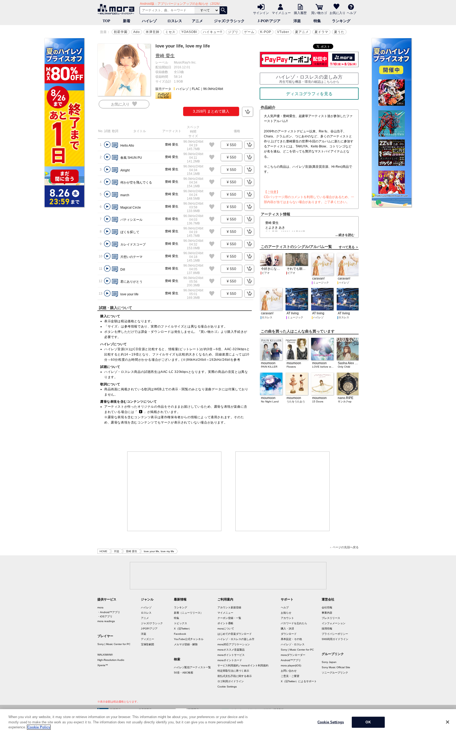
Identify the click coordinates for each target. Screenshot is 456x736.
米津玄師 (152, 32)
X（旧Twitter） (182, 628)
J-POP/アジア (269, 21)
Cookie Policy (38, 727)
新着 (126, 21)
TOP (106, 21)
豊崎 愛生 (165, 55)
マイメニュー (281, 12)
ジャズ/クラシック (229, 21)
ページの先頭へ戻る (345, 547)
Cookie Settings (227, 686)
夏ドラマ (321, 32)
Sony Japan (329, 662)
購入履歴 (300, 12)
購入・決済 (287, 628)
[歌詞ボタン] (115, 145)
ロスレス (174, 21)
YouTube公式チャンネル (188, 639)
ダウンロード (289, 633)
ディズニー (147, 639)
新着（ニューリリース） (188, 612)
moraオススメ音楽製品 (231, 649)
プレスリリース (331, 618)
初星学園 (120, 32)
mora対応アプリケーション (233, 644)
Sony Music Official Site (336, 667)
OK (367, 722)
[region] (228, 722)
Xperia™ (102, 665)
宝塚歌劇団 (147, 644)
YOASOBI (189, 32)
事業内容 (327, 612)
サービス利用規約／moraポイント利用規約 (242, 665)
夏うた (339, 32)
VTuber (283, 32)
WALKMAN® (105, 654)
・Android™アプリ (108, 612)
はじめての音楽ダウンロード (234, 633)
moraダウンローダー (293, 654)
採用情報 (327, 628)
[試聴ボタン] (107, 144)
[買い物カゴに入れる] (247, 112)
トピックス (180, 623)
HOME (103, 551)
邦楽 (116, 551)
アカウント (287, 618)
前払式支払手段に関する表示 (234, 676)
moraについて (225, 628)
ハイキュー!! (212, 32)
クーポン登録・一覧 (229, 618)
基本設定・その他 (291, 639)
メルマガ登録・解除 (186, 644)
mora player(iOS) (291, 665)
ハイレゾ (149, 21)
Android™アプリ (291, 660)
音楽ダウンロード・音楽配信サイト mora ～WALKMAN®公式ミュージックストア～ (117, 9)
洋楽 (297, 21)
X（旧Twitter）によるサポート (299, 681)
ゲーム (249, 32)
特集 (317, 21)
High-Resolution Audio (110, 659)
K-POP (265, 32)
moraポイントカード (229, 660)
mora (100, 607)
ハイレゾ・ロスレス (293, 644)
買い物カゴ (319, 12)
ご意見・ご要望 (290, 676)
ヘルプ (351, 12)
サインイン (261, 12)
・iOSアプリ (104, 616)
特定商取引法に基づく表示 (233, 670)
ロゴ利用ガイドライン (230, 681)
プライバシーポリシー (335, 633)
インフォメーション (333, 623)
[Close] (447, 722)
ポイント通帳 (225, 623)
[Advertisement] (174, 491)
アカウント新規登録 (229, 607)
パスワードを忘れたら (294, 623)
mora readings (106, 621)
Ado (136, 32)
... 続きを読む (344, 235)
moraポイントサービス (231, 654)
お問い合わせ (289, 670)
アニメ (197, 21)
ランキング (341, 21)
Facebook (180, 633)
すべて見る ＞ (349, 247)
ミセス (170, 32)
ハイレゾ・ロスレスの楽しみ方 (235, 639)
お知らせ (286, 612)
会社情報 (327, 607)
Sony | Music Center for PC (113, 644)
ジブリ (233, 32)
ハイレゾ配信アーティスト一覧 (192, 667)
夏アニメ (302, 32)
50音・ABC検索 (183, 672)
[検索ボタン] (223, 10)
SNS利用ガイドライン (335, 639)
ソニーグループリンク (335, 672)
